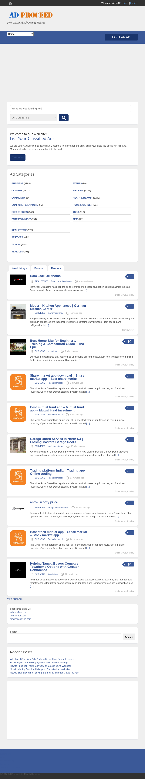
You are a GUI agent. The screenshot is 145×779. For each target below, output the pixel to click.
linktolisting (53, 574)
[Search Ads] (64, 117)
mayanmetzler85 (55, 313)
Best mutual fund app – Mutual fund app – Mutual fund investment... (57, 408)
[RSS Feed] (10, 3)
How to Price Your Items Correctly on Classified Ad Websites (40, 666)
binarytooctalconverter (58, 507)
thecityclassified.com (20, 619)
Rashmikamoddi (55, 383)
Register (124, 3)
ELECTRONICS (20, 212)
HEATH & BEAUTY (83, 197)
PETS (76, 219)
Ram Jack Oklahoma (45, 276)
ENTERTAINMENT (21, 219)
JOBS (76, 212)
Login (133, 3)
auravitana (52, 351)
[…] (85, 290)
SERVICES (40, 313)
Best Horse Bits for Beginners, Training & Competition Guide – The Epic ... (57, 344)
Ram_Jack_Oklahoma (61, 281)
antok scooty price (44, 502)
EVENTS (77, 183)
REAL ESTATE (19, 230)
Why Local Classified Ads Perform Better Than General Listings (42, 659)
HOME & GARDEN (82, 205)
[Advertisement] (72, 73)
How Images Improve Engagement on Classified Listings (39, 662)
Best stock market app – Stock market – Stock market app (58, 533)
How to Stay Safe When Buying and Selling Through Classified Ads (44, 672)
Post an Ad (121, 37)
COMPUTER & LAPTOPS (25, 205)
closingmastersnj (55, 446)
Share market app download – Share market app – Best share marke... (57, 377)
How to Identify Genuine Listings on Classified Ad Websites (40, 669)
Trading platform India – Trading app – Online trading (58, 472)
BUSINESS (40, 351)
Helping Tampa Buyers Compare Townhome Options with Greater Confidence (54, 567)
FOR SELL (78, 190)
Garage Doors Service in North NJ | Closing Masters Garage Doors (56, 440)
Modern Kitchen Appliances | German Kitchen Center (58, 307)
